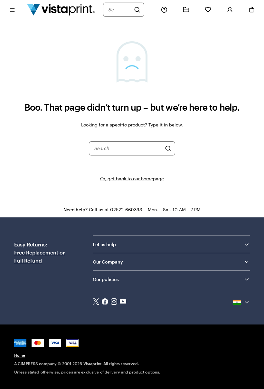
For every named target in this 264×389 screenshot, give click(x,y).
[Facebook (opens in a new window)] (105, 302)
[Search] (137, 9)
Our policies (106, 279)
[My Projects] (186, 10)
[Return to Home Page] (61, 9)
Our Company (108, 261)
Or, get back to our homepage (132, 178)
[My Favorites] (208, 10)
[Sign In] (230, 10)
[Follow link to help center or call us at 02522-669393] (164, 10)
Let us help (104, 244)
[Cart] (252, 10)
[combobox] (119, 9)
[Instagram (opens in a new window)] (114, 302)
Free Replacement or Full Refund (39, 256)
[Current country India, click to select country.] (241, 302)
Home (19, 355)
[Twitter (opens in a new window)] (96, 302)
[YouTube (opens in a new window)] (123, 302)
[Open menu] (12, 9)
